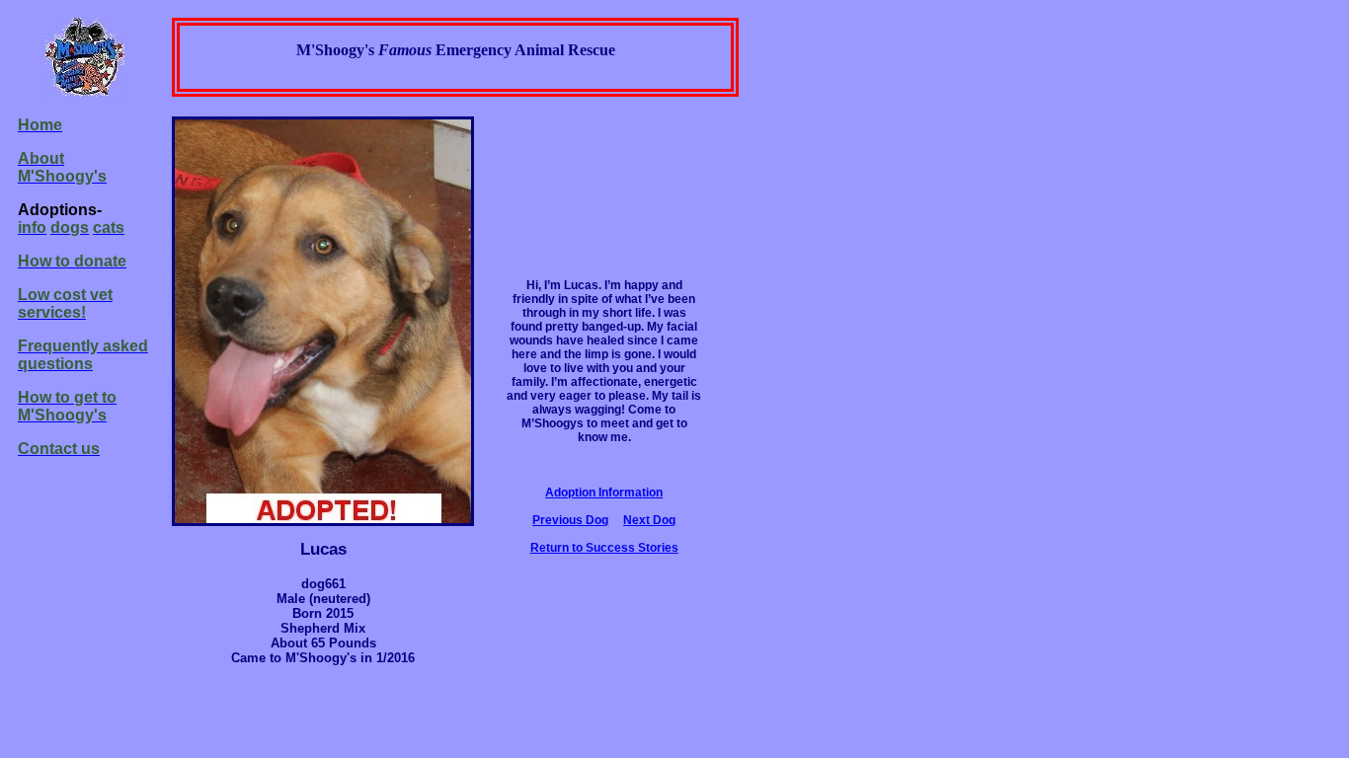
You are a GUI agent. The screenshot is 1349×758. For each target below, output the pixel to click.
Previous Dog (570, 520)
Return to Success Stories (604, 548)
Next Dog (649, 520)
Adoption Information (604, 492)
